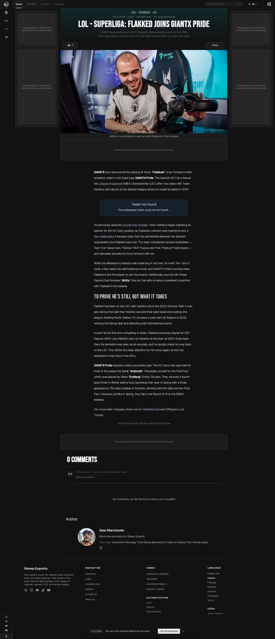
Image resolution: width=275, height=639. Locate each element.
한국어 (211, 600)
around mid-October (135, 225)
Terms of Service (215, 613)
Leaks (88, 579)
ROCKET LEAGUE (155, 589)
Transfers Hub (92, 584)
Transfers (59, 4)
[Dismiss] (183, 631)
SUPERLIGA (144, 12)
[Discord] (6, 626)
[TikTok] (43, 590)
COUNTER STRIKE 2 (156, 584)
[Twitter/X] (6, 617)
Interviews (90, 573)
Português (213, 595)
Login (149, 602)
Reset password (153, 611)
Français (212, 582)
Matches (31, 4)
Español (212, 587)
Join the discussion (169, 631)
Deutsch (212, 591)
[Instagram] (6, 621)
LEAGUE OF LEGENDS (157, 573)
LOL (133, 12)
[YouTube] (6, 630)
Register (150, 607)
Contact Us (91, 594)
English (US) (214, 573)
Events (45, 4)
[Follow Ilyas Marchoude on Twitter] (100, 547)
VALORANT (152, 579)
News (19, 4)
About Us (90, 599)
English (211, 578)
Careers (89, 589)
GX (154, 12)
